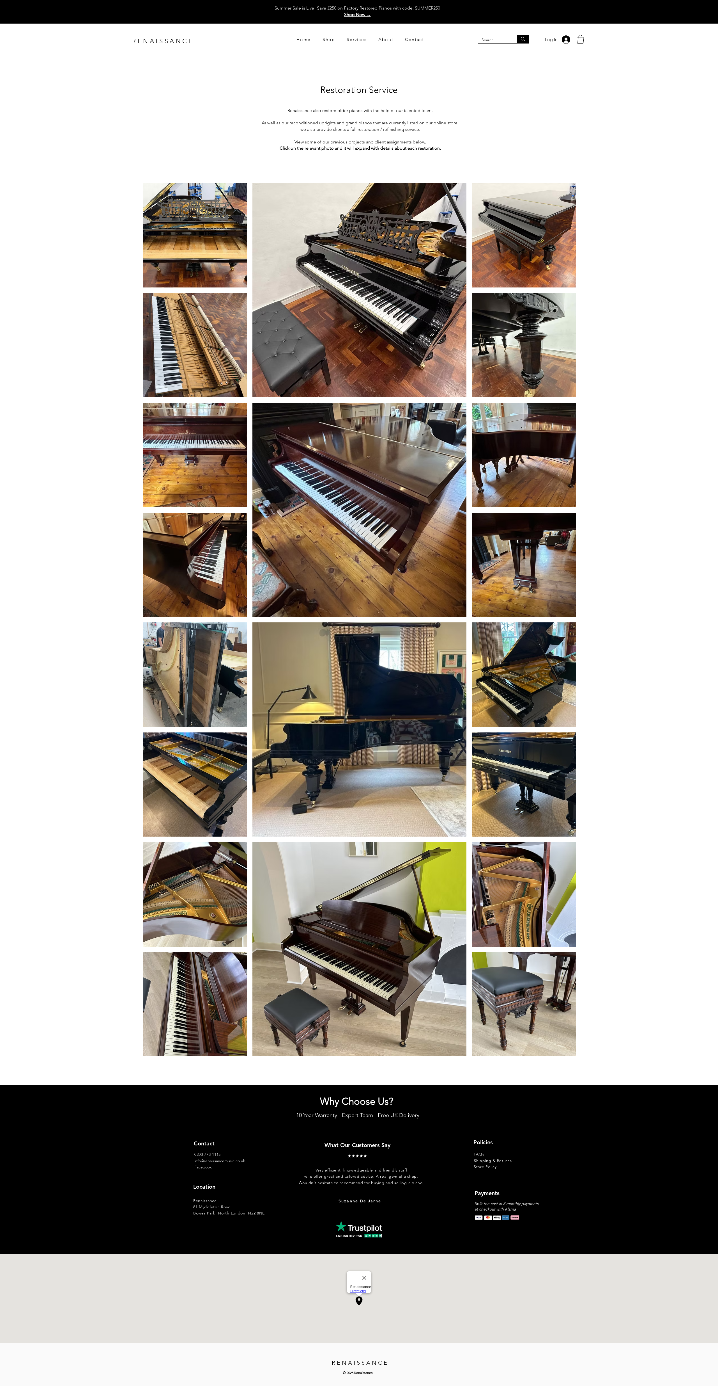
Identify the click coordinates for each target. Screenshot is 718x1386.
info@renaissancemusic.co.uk (219, 1160)
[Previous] (296, 1171)
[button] (580, 39)
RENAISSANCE (163, 41)
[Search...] (523, 39)
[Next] (437, 1171)
